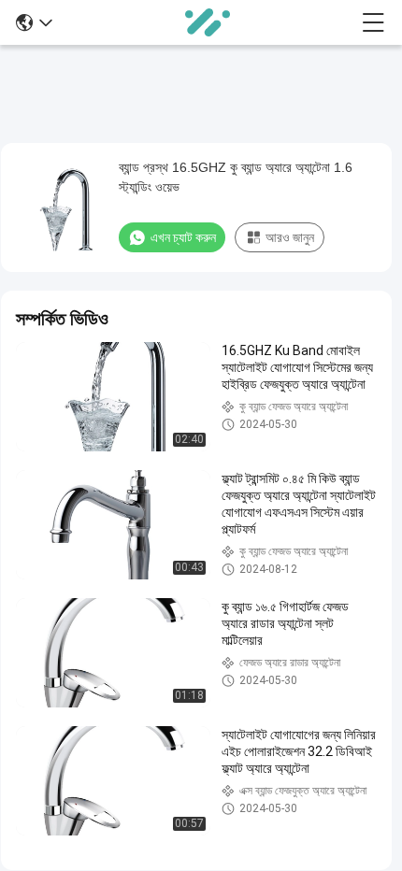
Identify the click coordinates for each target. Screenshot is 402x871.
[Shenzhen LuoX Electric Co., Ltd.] (207, 22)
